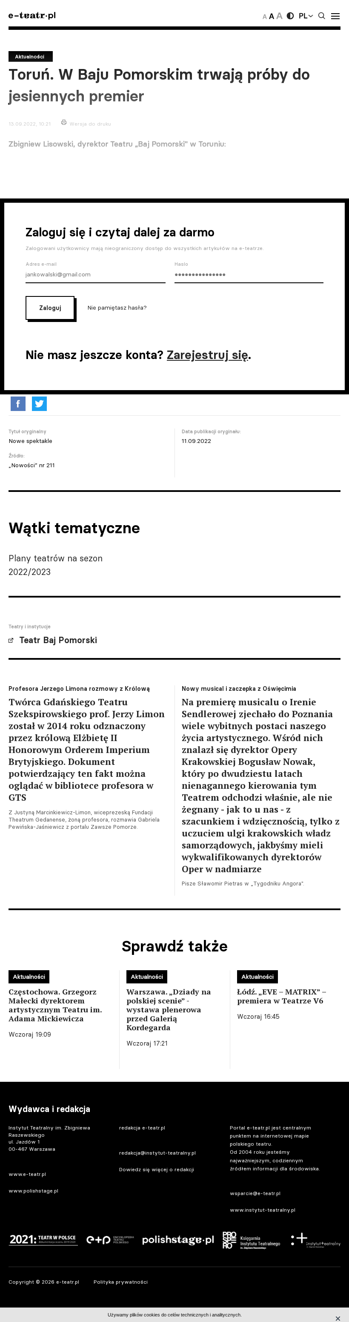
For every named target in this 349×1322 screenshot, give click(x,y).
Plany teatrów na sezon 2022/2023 (56, 565)
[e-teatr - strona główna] (32, 16)
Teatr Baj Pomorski (58, 640)
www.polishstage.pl (33, 1190)
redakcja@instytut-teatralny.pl (157, 1153)
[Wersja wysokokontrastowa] (290, 15)
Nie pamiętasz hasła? (117, 307)
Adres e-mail (41, 264)
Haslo (181, 264)
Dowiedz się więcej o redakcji (156, 1169)
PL (303, 15)
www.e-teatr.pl (27, 1174)
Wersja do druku (90, 124)
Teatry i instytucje (30, 626)
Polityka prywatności (121, 1282)
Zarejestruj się (207, 355)
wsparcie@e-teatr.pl (255, 1193)
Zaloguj (50, 308)
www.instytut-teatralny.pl (262, 1210)
